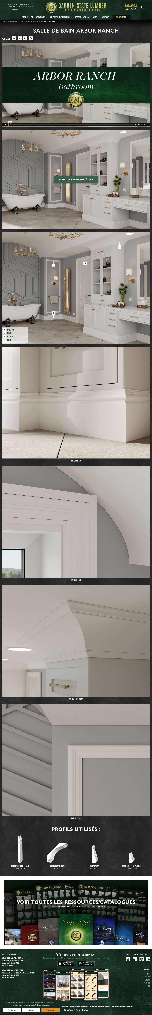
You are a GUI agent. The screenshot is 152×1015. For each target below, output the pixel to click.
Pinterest (141, 959)
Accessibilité (64, 1006)
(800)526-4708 (14, 963)
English (148, 973)
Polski (148, 985)
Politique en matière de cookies (100, 1006)
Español (147, 976)
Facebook (148, 959)
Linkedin (135, 959)
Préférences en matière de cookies (122, 1006)
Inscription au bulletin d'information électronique (20, 5)
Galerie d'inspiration (13, 21)
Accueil (4, 21)
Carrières (13, 10)
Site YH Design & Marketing (76, 1010)
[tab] (34, 17)
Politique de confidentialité (78, 1006)
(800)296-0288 (14, 975)
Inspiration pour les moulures (29, 21)
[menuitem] (132, 7)
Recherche (142, 7)
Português (147, 982)
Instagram (128, 959)
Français (147, 979)
